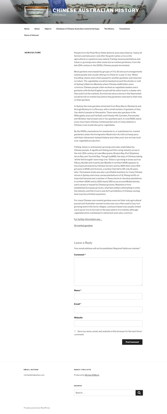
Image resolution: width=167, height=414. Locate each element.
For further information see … (88, 219)
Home (26, 29)
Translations (124, 29)
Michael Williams (92, 375)
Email (77, 304)
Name (77, 290)
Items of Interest (31, 35)
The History (109, 29)
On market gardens (83, 225)
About (37, 29)
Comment (80, 254)
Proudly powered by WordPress (37, 408)
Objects (48, 29)
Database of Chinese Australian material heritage (77, 29)
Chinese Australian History (96, 10)
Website (78, 317)
